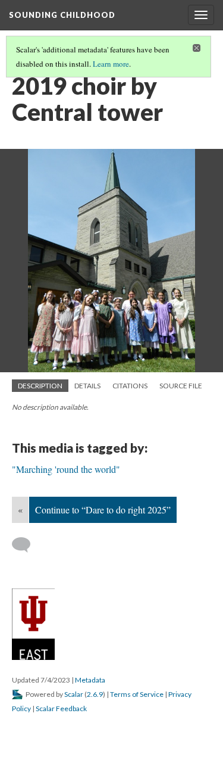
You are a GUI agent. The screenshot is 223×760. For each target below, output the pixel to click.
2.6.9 (95, 694)
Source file (180, 385)
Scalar (73, 694)
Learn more (111, 63)
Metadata (90, 679)
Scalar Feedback (61, 708)
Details (87, 385)
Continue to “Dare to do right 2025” (103, 509)
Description (40, 385)
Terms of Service (137, 694)
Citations (129, 385)
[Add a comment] (26, 545)
